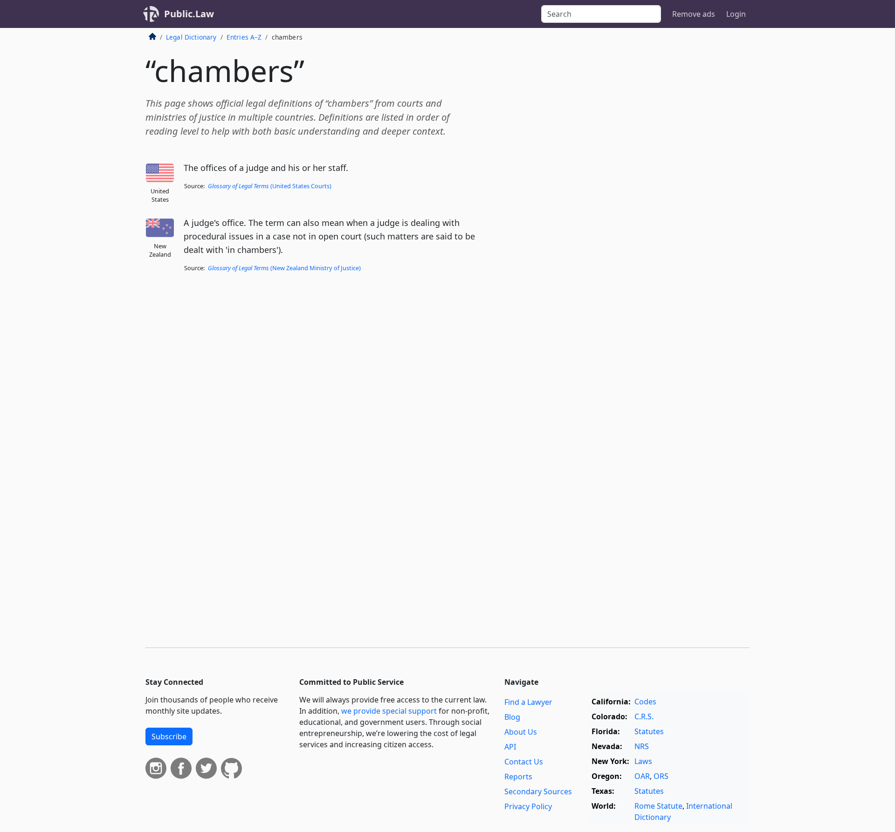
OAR (642, 776)
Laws (643, 761)
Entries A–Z (244, 37)
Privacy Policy (528, 806)
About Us (520, 732)
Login (736, 14)
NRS (641, 746)
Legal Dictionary (191, 37)
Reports (518, 776)
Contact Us (523, 762)
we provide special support (389, 711)
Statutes (649, 731)
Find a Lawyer (528, 702)
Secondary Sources (538, 791)
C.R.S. (644, 716)
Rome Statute (658, 806)
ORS (661, 776)
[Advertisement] (680, 183)
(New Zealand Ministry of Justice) (284, 268)
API (510, 747)
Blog (512, 717)
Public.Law (189, 13)
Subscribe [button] (168, 736)
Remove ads (693, 14)
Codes (645, 701)
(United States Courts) (269, 186)
